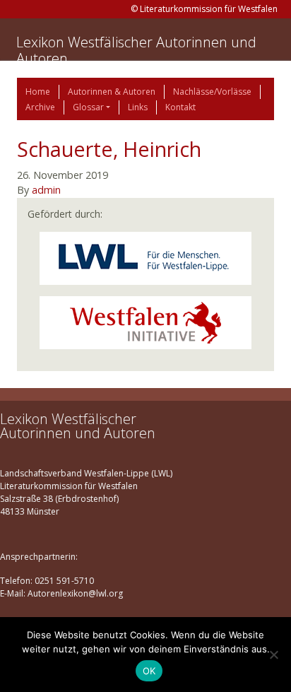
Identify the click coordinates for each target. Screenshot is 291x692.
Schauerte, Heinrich (109, 149)
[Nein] (273, 654)
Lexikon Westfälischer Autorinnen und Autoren (136, 50)
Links (138, 107)
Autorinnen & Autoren (111, 92)
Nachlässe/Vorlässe (212, 92)
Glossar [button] (88, 107)
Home (37, 92)
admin (46, 190)
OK (149, 670)
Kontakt (180, 107)
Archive (40, 107)
